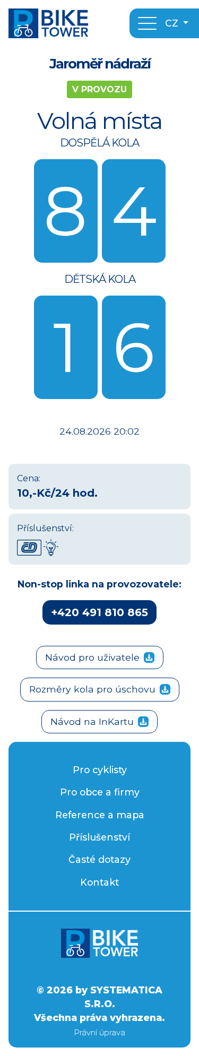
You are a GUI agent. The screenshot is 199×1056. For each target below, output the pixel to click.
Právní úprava (99, 1032)
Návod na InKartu (92, 721)
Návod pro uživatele (92, 657)
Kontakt (99, 882)
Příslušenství (99, 837)
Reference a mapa (99, 814)
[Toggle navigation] (147, 23)
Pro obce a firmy (100, 792)
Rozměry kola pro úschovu (92, 689)
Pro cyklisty (100, 769)
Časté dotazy (99, 859)
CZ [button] (173, 23)
